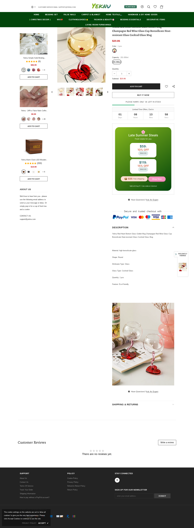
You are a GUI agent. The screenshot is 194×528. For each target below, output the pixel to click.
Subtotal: (115, 79)
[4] (39, 119)
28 (43, 119)
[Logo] (101, 6)
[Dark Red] (34, 70)
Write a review (167, 442)
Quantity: (115, 69)
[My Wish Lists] (155, 8)
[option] (79, 54)
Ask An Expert (152, 200)
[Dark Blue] (29, 70)
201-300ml (117, 62)
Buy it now (143, 95)
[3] (34, 119)
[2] (29, 119)
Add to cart (34, 77)
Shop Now (157, 179)
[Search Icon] (149, 6)
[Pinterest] (117, 480)
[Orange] (39, 70)
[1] (24, 119)
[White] (24, 70)
